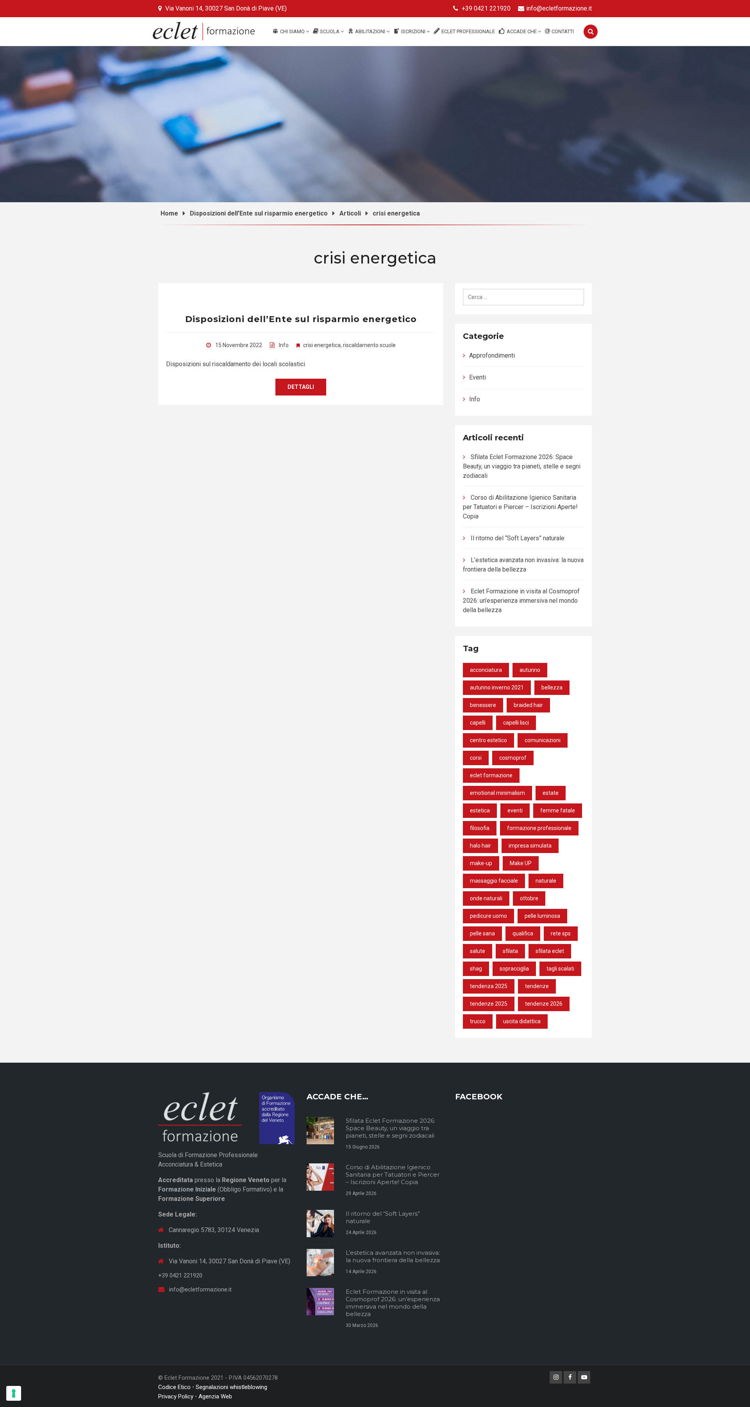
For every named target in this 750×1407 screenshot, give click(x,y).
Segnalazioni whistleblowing (231, 1387)
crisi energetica (322, 345)
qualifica (522, 933)
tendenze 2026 (543, 1004)
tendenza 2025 (488, 986)
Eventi (477, 377)
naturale (546, 881)
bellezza (551, 687)
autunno (530, 670)
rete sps (561, 933)
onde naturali (486, 898)
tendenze (537, 986)
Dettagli (301, 387)
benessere (483, 705)
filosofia (479, 828)
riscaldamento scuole (369, 345)
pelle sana (482, 933)
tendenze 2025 (488, 1004)
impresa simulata (530, 845)
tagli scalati (560, 968)
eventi (515, 810)
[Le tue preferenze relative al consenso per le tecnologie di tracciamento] (13, 1393)
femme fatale (557, 810)
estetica (480, 810)
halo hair (480, 845)
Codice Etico (174, 1387)
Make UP (521, 863)
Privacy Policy (175, 1396)
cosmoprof (513, 758)
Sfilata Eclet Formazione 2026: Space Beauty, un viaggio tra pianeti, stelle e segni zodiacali (521, 466)
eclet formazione (491, 775)
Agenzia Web (215, 1396)
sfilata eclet (550, 951)
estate (551, 793)
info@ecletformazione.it (559, 8)
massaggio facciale (494, 881)
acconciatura (486, 670)
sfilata (510, 951)
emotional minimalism (497, 793)
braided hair (528, 705)
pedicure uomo (488, 916)
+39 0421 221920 (486, 8)
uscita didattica (522, 1021)
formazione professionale (539, 828)
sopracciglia (514, 968)
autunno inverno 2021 (497, 687)
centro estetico (488, 740)
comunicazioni (543, 740)
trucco (478, 1021)
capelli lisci (516, 723)
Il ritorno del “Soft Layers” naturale (517, 538)
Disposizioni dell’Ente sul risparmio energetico (301, 319)
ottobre (529, 898)
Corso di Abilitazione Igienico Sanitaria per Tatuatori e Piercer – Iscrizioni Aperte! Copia (520, 507)
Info (284, 345)
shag (476, 968)
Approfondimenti (492, 355)
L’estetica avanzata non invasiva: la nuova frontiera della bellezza (393, 1256)
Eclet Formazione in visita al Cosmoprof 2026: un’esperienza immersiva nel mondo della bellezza (521, 601)
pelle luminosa (542, 916)
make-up (481, 863)
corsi (476, 758)
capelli (478, 723)
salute (477, 951)
